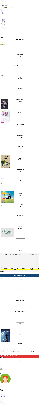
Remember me (6, 5)
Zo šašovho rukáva (20, 332)
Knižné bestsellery (4, 20)
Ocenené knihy (3, 21)
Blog (1, 2)
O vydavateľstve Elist (4, 24)
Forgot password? (2, 5)
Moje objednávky (3, 27)
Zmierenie (20, 343)
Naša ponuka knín (1, 37)
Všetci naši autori (3, 25)
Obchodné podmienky (3, 1)
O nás (2, 12)
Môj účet (2, 26)
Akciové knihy (3, 22)
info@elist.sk (2, 399)
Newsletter (2, 394)
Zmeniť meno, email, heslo (4, 29)
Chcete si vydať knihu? (3, 396)
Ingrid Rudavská (1, 369)
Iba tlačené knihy (3, 19)
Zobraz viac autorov (2, 389)
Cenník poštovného (2, 357)
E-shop (1, 0)
